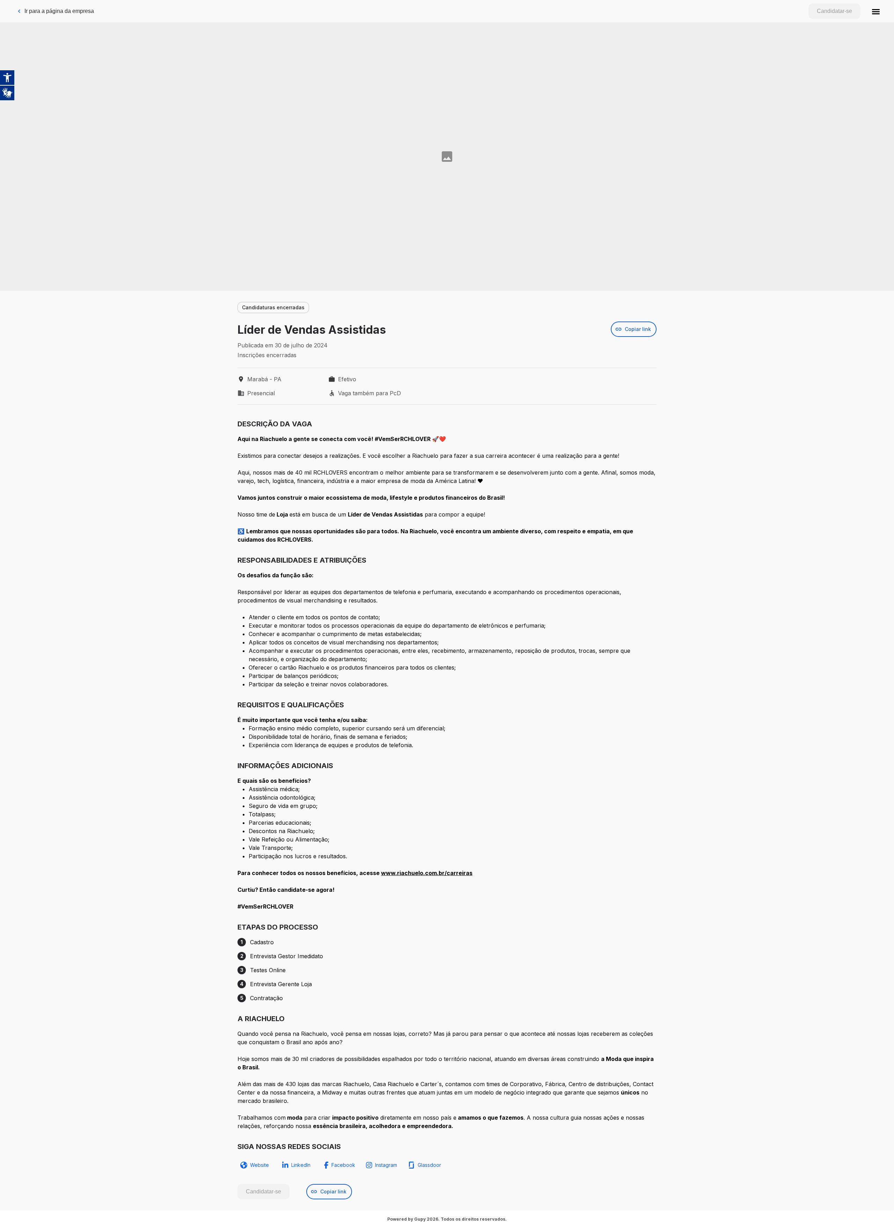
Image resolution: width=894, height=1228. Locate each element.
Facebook (343, 1165)
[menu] (875, 11)
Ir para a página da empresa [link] (59, 11)
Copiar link (638, 329)
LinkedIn (300, 1165)
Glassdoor (429, 1165)
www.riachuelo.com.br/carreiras (426, 872)
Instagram (386, 1165)
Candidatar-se (834, 11)
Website (259, 1165)
